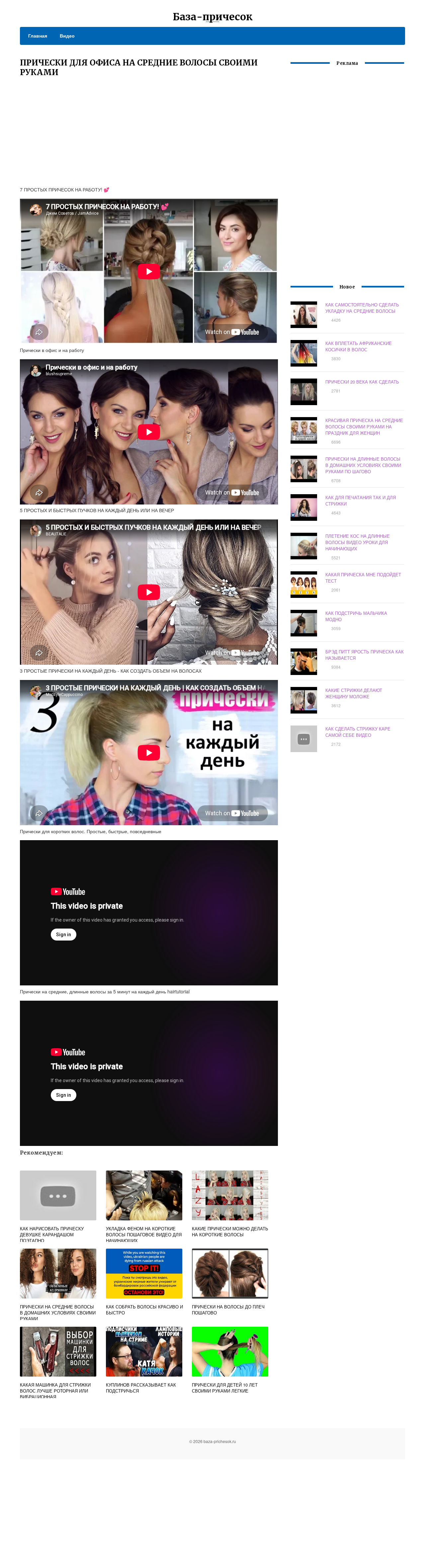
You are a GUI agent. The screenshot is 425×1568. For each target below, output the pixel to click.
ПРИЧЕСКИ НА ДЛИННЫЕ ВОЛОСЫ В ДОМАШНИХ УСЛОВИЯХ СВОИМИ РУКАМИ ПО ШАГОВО (363, 465)
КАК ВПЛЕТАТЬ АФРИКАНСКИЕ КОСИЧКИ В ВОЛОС (358, 346)
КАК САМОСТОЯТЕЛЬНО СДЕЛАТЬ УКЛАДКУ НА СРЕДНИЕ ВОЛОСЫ (362, 307)
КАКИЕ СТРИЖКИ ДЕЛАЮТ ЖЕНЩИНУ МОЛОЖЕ (353, 693)
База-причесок (213, 16)
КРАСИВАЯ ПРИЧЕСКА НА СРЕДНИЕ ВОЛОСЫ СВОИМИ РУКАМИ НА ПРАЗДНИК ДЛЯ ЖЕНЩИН (364, 426)
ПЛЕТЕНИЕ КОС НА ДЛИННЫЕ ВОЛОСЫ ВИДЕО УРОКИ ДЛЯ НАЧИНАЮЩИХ (357, 542)
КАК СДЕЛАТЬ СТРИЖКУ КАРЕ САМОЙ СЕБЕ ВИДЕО (357, 732)
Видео (67, 35)
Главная (37, 35)
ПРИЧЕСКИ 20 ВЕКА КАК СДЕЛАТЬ (362, 382)
